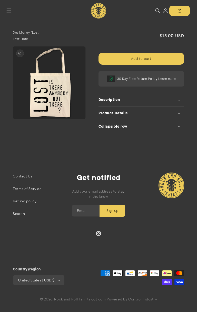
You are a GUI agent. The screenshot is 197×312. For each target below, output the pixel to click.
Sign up (112, 211)
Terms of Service (27, 189)
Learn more (167, 79)
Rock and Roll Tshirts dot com (80, 299)
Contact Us (22, 176)
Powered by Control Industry (132, 299)
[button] (9, 11)
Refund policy (25, 201)
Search (19, 214)
